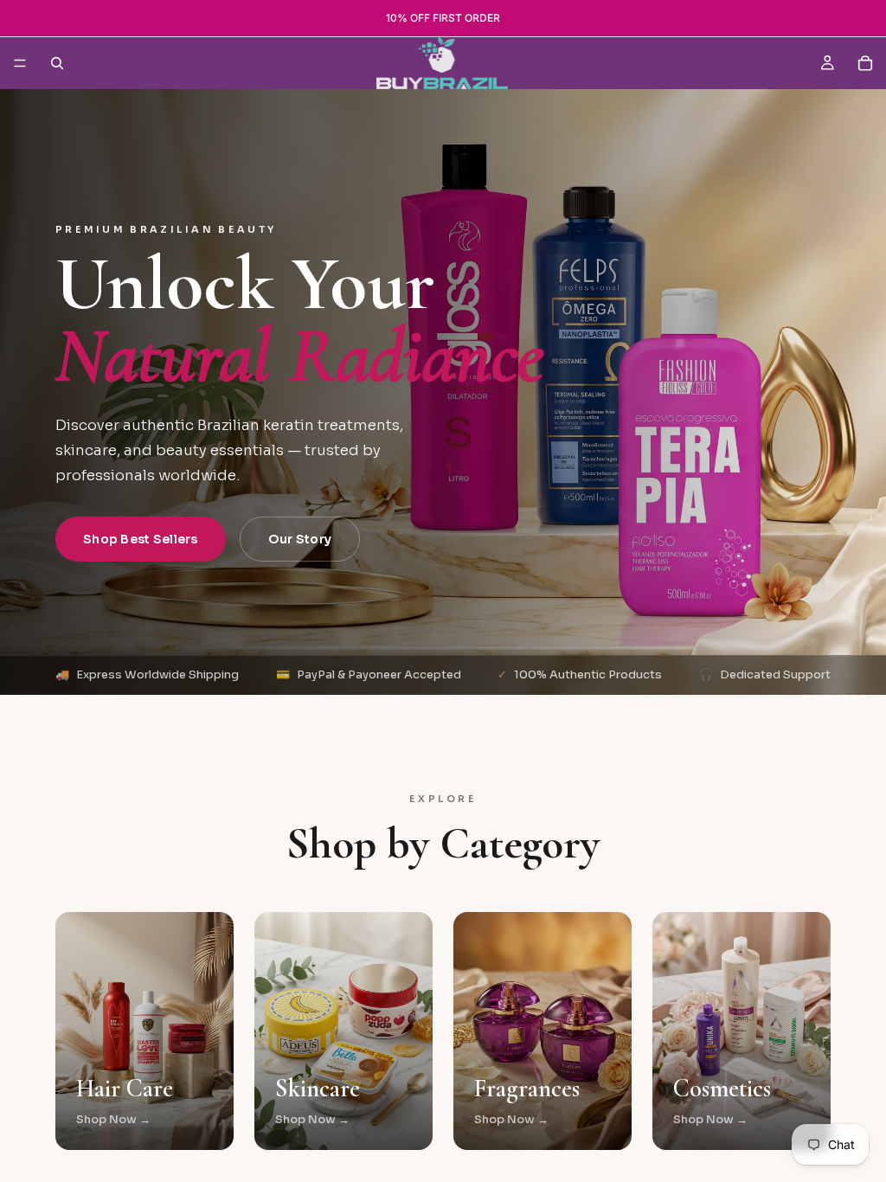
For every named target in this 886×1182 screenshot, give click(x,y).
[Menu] (20, 63)
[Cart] (865, 63)
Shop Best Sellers (140, 539)
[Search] (57, 63)
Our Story (300, 539)
